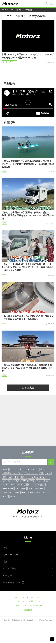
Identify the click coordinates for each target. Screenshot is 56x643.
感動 (4, 477)
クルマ (5, 469)
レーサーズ (8, 575)
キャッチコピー (31, 473)
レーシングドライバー (11, 492)
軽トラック (44, 469)
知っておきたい (39, 485)
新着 (5, 547)
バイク (16, 481)
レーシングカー (16, 473)
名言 (41, 473)
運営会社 (28, 610)
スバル (48, 473)
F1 (29, 485)
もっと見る (28, 387)
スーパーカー (7, 488)
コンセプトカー (8, 485)
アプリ (24, 481)
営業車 (5, 473)
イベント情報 (20, 488)
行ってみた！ (35, 492)
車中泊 (31, 481)
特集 (4, 171)
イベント (46, 492)
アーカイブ (21, 485)
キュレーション (43, 481)
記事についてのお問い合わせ (28, 601)
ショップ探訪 (9, 568)
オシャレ (30, 477)
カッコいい (40, 477)
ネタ (16, 477)
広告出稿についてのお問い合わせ (28, 605)
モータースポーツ (9, 62)
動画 (10, 477)
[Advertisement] (28, 421)
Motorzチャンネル (12, 582)
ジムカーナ (39, 488)
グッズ (5, 496)
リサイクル (6, 481)
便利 (22, 477)
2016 (30, 488)
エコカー (13, 469)
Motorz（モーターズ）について (28, 597)
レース (12, 496)
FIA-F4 (25, 492)
